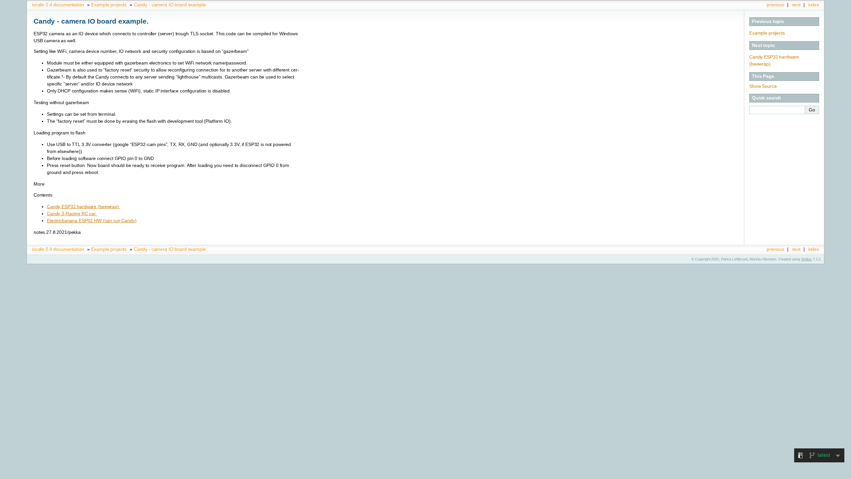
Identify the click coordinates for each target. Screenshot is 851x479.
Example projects (109, 4)
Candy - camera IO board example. (170, 4)
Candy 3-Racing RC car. (72, 213)
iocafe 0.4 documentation (58, 4)
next (796, 4)
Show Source (763, 86)
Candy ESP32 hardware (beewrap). (83, 206)
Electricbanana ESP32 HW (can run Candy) (92, 220)
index (813, 4)
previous (775, 4)
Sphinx (806, 259)
